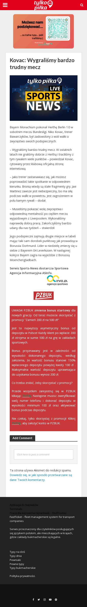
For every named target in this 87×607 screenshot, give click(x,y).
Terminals (16, 509)
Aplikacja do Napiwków (24, 505)
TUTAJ (26, 396)
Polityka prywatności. (22, 576)
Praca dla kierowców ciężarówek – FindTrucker (38, 513)
